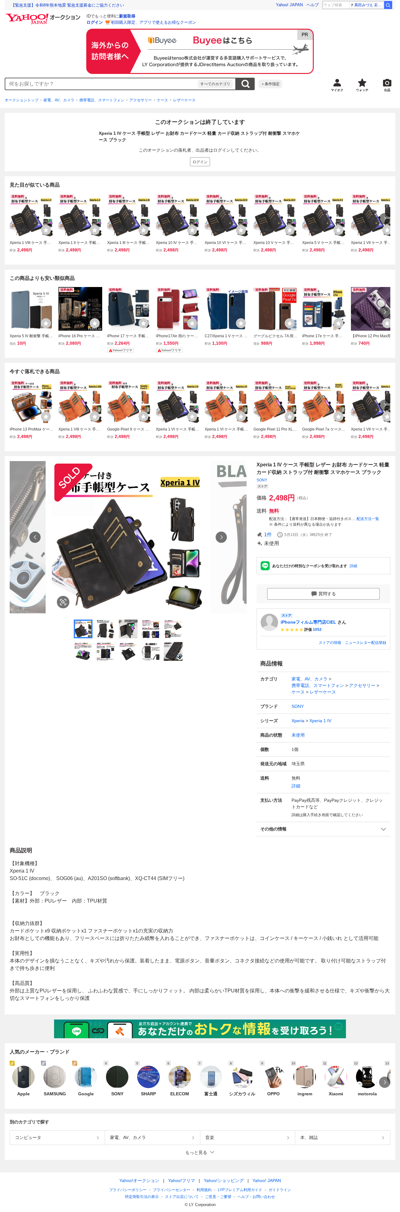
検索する (245, 84)
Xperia (298, 720)
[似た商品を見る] (63, 602)
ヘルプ (313, 4)
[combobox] (101, 84)
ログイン (95, 22)
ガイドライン (279, 1190)
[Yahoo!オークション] (44, 15)
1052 (317, 629)
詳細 (353, 566)
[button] (323, 829)
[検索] (388, 5)
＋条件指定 (270, 84)
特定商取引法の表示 (142, 1197)
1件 (268, 534)
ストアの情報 (330, 642)
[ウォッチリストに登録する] (46, 230)
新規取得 (127, 16)
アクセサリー (140, 100)
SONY (262, 480)
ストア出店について (182, 1197)
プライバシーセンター (171, 1190)
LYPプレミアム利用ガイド (240, 1190)
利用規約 (204, 1190)
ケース (162, 100)
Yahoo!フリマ (181, 1180)
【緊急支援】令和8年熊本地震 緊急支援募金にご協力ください (67, 5)
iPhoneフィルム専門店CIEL (308, 622)
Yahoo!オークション (139, 1180)
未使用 (298, 735)
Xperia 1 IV (320, 720)
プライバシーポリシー (128, 1190)
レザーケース (184, 100)
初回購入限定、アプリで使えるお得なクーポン (153, 22)
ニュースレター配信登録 (365, 642)
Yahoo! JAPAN (289, 4)
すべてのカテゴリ (215, 84)
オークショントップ (21, 100)
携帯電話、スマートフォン (101, 100)
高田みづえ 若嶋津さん (368, 5)
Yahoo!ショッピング (224, 1180)
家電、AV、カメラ (58, 100)
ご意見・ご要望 (218, 1197)
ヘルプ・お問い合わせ (256, 1197)
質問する (327, 593)
